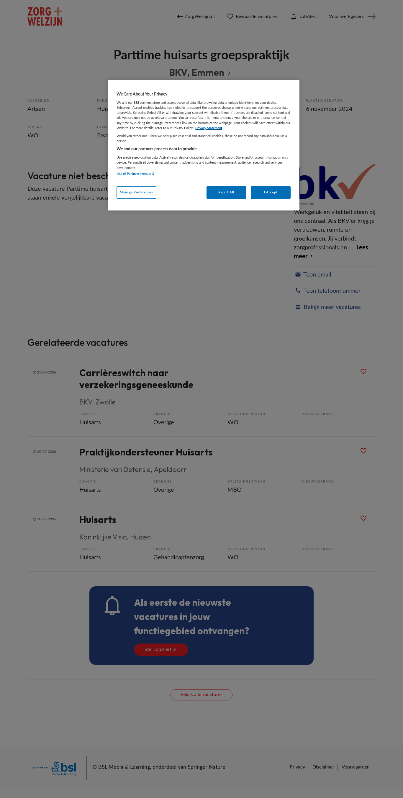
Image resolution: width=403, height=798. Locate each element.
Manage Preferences (136, 192)
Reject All (226, 192)
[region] (203, 145)
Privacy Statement (208, 128)
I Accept (270, 192)
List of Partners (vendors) (135, 173)
